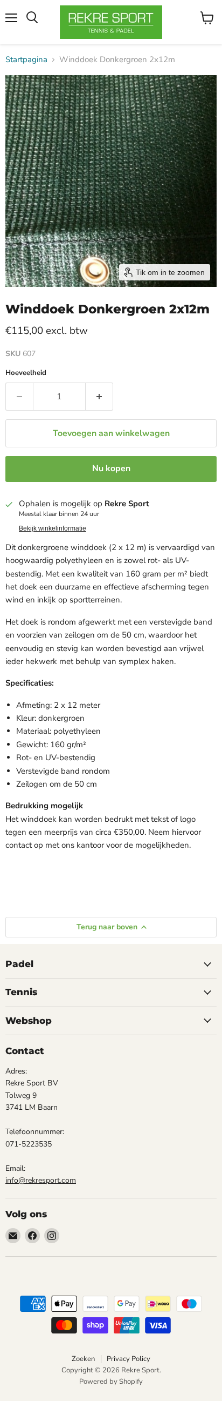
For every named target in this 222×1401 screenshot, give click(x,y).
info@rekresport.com (40, 1180)
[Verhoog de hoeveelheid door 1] (99, 397)
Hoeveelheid (25, 373)
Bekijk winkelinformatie (52, 528)
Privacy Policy (128, 1359)
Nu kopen (111, 468)
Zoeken (83, 1359)
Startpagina (26, 59)
